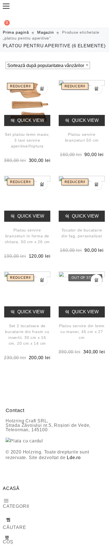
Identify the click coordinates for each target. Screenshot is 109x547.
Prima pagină (16, 32)
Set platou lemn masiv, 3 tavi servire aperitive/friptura (27, 140)
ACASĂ (11, 488)
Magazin (45, 32)
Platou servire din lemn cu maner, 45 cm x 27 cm (82, 332)
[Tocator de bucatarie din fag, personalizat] (82, 199)
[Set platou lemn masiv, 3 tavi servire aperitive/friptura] (27, 103)
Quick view (30, 120)
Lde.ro (74, 457)
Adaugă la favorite (42, 88)
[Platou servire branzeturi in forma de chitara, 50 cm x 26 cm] (27, 199)
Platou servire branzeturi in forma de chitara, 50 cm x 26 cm (27, 236)
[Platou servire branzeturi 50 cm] (82, 103)
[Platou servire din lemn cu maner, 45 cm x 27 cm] (82, 294)
